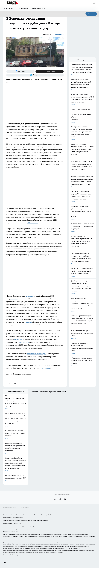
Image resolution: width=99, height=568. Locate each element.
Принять (91, 14)
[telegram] (16, 383)
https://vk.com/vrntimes (73, 548)
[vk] (9, 383)
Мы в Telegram (23, 8)
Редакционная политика (9, 507)
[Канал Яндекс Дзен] (49, 71)
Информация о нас (38, 8)
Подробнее (92, 536)
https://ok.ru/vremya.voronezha (11, 550)
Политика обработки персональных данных (16, 555)
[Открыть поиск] (94, 3)
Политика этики (25, 507)
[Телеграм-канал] (35, 75)
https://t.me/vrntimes (61, 548)
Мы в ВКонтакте (8, 8)
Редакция (59, 34)
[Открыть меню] (4, 3)
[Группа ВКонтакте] (20, 71)
